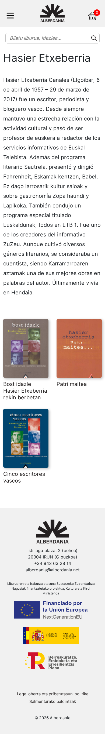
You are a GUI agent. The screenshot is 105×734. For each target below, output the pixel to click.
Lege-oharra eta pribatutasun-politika (52, 694)
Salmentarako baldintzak (52, 701)
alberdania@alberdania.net (53, 569)
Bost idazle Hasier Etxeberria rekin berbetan (25, 391)
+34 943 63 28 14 (52, 563)
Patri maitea (72, 384)
